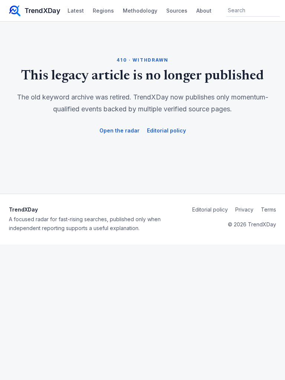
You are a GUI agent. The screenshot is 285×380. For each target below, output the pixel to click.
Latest (76, 10)
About (204, 10)
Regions (103, 10)
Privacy (244, 209)
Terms (268, 209)
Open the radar (119, 130)
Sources (176, 10)
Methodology (140, 10)
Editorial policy (166, 130)
